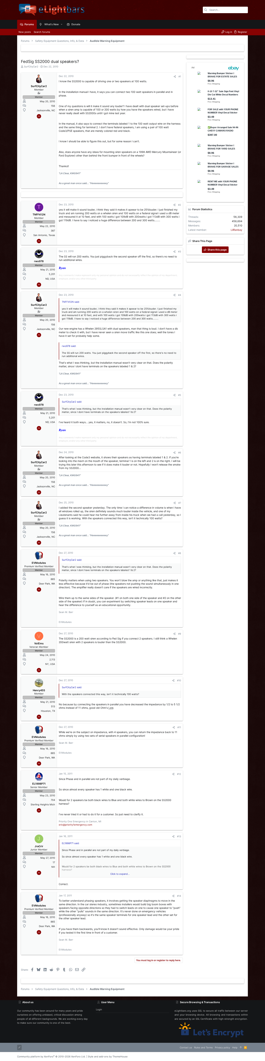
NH (53, 866)
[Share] (174, 76)
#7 (179, 502)
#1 (179, 76)
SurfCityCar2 (31, 66)
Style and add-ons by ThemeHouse (108, 1056)
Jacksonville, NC (46, 110)
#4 (179, 295)
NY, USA (50, 664)
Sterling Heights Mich (43, 804)
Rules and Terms (203, 1047)
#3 (179, 251)
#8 (179, 553)
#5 (179, 395)
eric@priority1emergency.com (75, 824)
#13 (179, 836)
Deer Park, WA (47, 583)
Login (99, 1009)
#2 (179, 204)
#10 (179, 680)
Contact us (186, 1047)
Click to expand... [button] (120, 873)
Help (234, 1047)
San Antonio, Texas (44, 235)
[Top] (240, 1047)
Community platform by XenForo (51, 1056)
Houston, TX (48, 710)
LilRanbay (236, 229)
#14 (179, 895)
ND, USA (50, 278)
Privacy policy (222, 1047)
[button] (61, 24)
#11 (179, 727)
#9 (179, 633)
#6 (179, 452)
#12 (179, 774)
